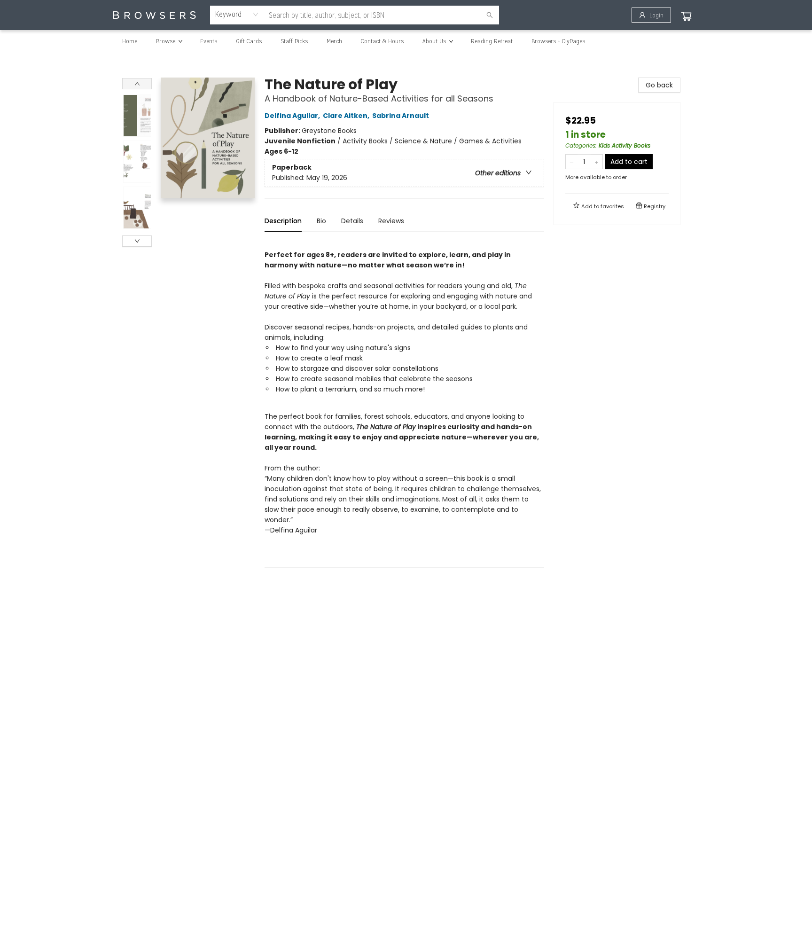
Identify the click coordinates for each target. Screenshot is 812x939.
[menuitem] (130, 41)
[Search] (489, 15)
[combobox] (237, 14)
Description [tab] (283, 221)
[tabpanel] (404, 403)
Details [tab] (352, 221)
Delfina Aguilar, (293, 115)
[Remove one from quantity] (572, 161)
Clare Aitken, (347, 115)
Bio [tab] (321, 221)
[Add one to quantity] (596, 161)
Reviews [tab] (391, 221)
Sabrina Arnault (400, 115)
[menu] (406, 41)
